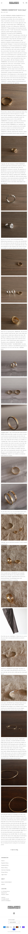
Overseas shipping (5, 870)
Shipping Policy (5, 865)
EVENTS (3, 884)
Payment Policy (4, 863)
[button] (1, 2)
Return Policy (4, 867)
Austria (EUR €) (13, 922)
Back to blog (15, 849)
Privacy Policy (4, 872)
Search (3, 860)
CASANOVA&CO (12, 931)
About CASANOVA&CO (6, 882)
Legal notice (4, 874)
